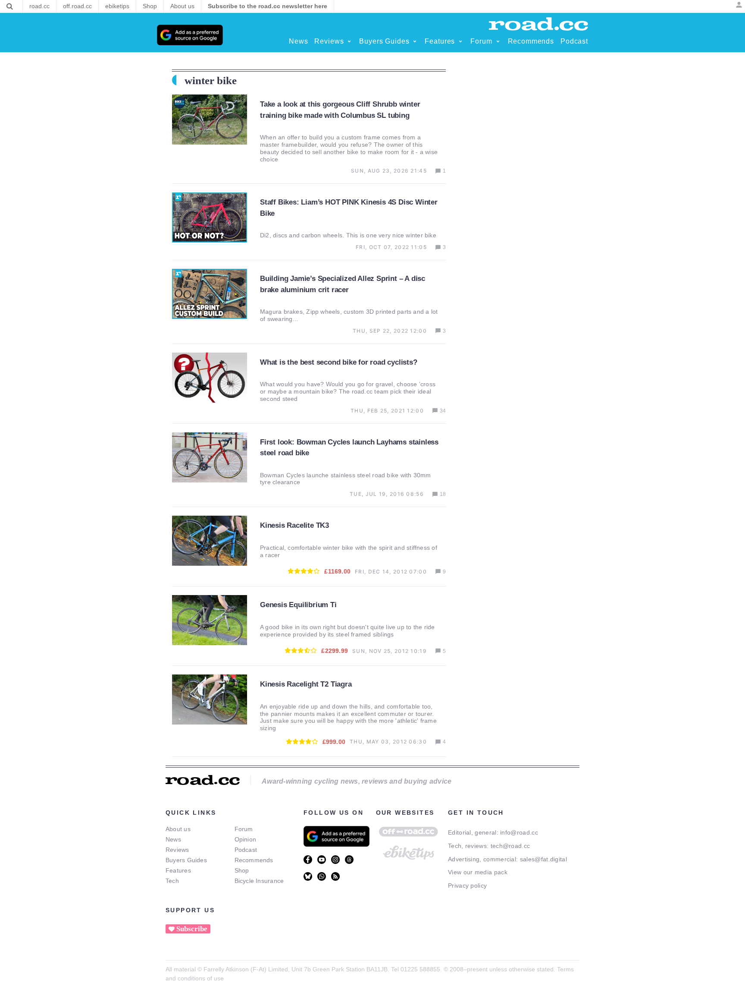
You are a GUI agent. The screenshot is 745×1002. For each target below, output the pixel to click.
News (173, 839)
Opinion (246, 839)
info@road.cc (519, 832)
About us (178, 829)
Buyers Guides (186, 860)
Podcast (246, 849)
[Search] (9, 6)
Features (178, 870)
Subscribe (191, 929)
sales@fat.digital (543, 859)
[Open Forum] (498, 41)
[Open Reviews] (349, 41)
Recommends (254, 860)
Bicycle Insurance (259, 880)
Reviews (177, 849)
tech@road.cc (510, 845)
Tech (172, 880)
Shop (242, 870)
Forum (244, 829)
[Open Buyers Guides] (414, 41)
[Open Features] (460, 41)
